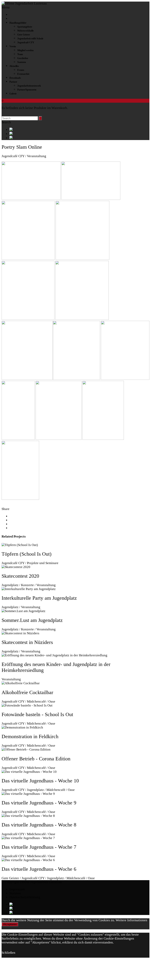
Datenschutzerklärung (24, 897)
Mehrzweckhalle (25, 30)
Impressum (17, 889)
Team (20, 54)
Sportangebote (24, 26)
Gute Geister (23, 34)
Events (20, 70)
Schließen (8, 953)
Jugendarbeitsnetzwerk (29, 85)
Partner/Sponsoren (26, 89)
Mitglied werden (25, 50)
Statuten (21, 62)
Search (6, 122)
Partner (13, 81)
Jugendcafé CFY (25, 42)
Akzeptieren (10, 924)
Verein (12, 46)
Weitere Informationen (131, 920)
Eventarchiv (23, 74)
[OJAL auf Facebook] (79, 130)
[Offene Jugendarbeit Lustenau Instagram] (79, 138)
